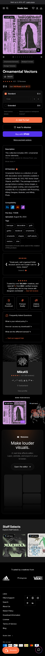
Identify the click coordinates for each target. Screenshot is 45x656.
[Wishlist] (33, 8)
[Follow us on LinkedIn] (32, 603)
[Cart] (41, 8)
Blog (4, 628)
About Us (6, 606)
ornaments (11, 236)
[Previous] (4, 57)
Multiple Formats (27, 62)
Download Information (11, 615)
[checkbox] (22, 94)
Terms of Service (9, 624)
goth (30, 225)
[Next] (41, 57)
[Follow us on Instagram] (37, 597)
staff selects (32, 236)
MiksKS (22, 372)
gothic (9, 231)
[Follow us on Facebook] (27, 597)
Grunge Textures (9, 66)
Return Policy (8, 611)
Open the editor (22, 467)
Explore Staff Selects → (12, 530)
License (6, 619)
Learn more (30, 2)
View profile (22, 391)
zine (17, 241)
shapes (21, 236)
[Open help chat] (39, 650)
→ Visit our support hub (14, 338)
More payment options (23, 140)
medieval (18, 231)
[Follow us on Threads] (32, 597)
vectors (9, 241)
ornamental (30, 231)
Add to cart (23, 120)
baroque (10, 225)
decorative (21, 225)
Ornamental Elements (11, 62)
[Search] (7, 8)
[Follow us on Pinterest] (27, 603)
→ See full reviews (31, 291)
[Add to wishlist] (23, 404)
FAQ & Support (8, 598)
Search (5, 602)
